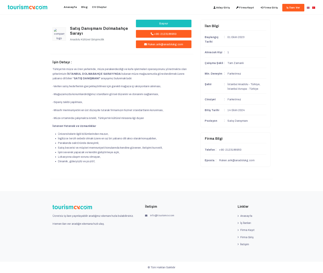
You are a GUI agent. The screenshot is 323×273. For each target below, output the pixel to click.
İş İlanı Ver (293, 7)
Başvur (163, 23)
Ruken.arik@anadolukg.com (165, 44)
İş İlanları (245, 222)
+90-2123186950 (165, 33)
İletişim (244, 244)
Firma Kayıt (246, 7)
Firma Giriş (270, 7)
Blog (84, 7)
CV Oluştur (99, 7)
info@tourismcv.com (162, 215)
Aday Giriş (223, 7)
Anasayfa (70, 7)
